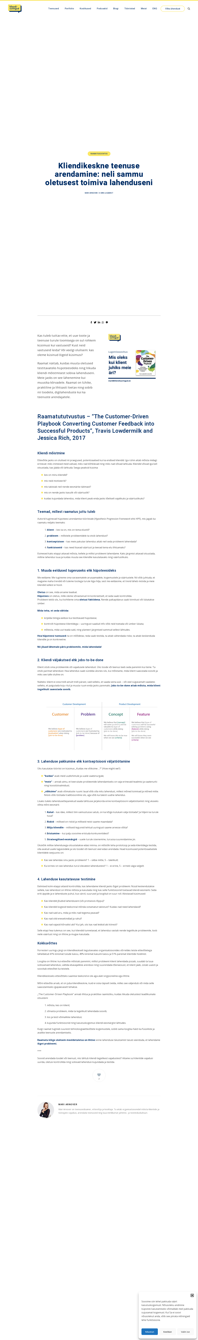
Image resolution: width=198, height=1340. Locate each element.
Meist (144, 8)
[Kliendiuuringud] (15, 8)
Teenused (53, 8)
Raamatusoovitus (99, 153)
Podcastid (102, 8)
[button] (192, 1295)
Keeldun (167, 1331)
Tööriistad (129, 8)
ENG (154, 8)
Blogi (116, 8)
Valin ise (185, 1331)
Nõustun (149, 1331)
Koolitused (85, 8)
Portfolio (69, 8)
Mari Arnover (91, 193)
